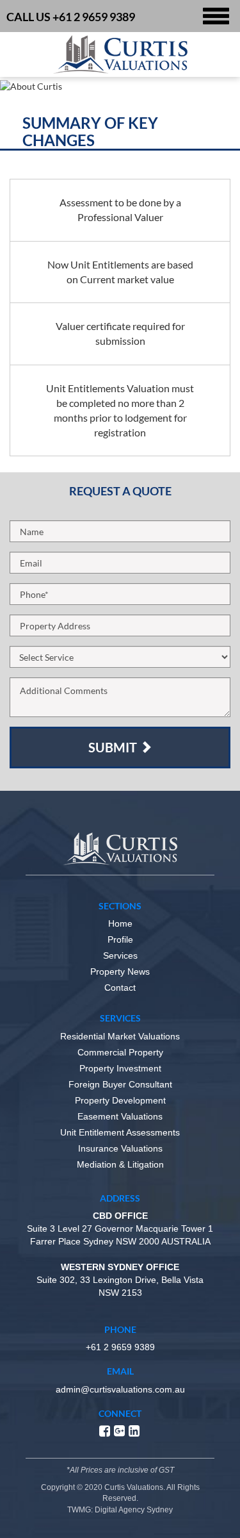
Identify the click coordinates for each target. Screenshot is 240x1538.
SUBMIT (114, 747)
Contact (120, 987)
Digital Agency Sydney (134, 1509)
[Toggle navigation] (216, 16)
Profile (120, 939)
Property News (120, 971)
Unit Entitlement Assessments (120, 1132)
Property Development (120, 1100)
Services (120, 955)
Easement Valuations (120, 1116)
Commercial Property (120, 1052)
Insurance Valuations (120, 1148)
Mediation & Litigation (120, 1164)
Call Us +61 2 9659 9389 (70, 17)
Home (120, 923)
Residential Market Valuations (120, 1036)
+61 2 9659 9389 (120, 1347)
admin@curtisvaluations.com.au (120, 1389)
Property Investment (120, 1068)
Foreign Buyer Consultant (120, 1084)
